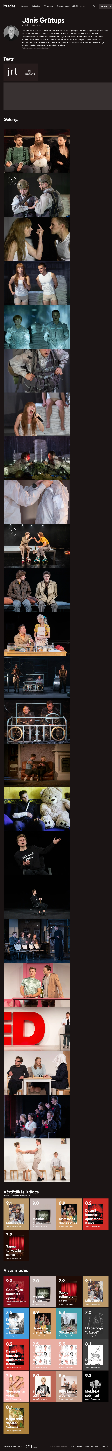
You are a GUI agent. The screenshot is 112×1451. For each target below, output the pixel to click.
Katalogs (24, 6)
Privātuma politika (91, 1446)
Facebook (105, 1446)
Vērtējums (48, 6)
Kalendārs (36, 6)
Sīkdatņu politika (76, 1446)
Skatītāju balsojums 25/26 (67, 6)
